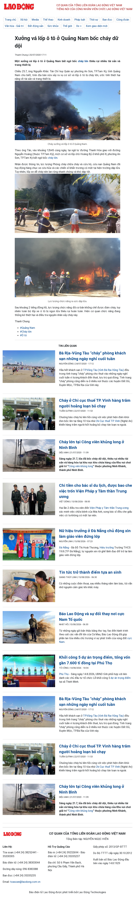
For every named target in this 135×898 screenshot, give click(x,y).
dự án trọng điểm (121, 677)
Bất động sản (35, 26)
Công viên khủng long (81, 466)
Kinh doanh (64, 19)
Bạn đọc (107, 19)
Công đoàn (122, 19)
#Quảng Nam (27, 327)
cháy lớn (83, 61)
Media (35, 19)
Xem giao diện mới (96, 26)
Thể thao (48, 19)
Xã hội (23, 19)
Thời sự (93, 19)
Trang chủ (10, 19)
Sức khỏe (53, 26)
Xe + (79, 26)
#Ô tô (23, 335)
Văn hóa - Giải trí (14, 26)
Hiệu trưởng (107, 547)
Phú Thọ (64, 674)
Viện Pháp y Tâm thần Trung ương (109, 507)
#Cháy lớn (26, 331)
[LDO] (29, 367)
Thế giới (67, 26)
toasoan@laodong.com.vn (25, 881)
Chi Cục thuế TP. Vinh (108, 421)
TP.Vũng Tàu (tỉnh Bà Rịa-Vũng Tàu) (103, 370)
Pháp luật (79, 19)
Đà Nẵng (64, 547)
